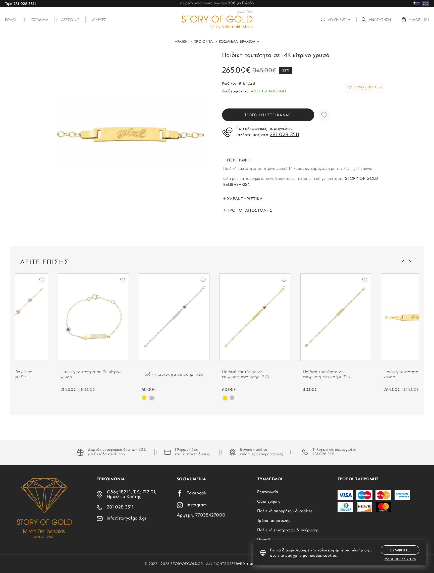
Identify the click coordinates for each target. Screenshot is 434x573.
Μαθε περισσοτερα (400, 559)
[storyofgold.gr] (217, 19)
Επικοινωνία (267, 492)
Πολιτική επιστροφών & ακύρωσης (288, 530)
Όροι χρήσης (268, 502)
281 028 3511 (323, 454)
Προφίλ (264, 540)
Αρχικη (181, 42)
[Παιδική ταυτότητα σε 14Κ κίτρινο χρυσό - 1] (130, 134)
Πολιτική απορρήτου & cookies (284, 511)
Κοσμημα (228, 42)
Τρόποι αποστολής (273, 521)
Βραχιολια (249, 42)
